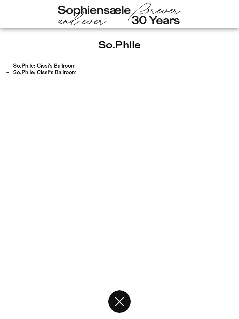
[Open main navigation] (119, 14)
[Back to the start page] (119, 301)
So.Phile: (44, 66)
